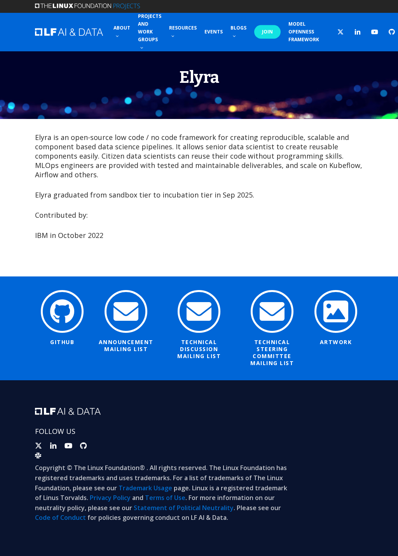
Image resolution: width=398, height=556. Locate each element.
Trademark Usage (145, 488)
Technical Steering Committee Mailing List (272, 352)
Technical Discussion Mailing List (199, 349)
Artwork (336, 342)
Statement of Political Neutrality (184, 508)
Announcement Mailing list (126, 345)
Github (62, 342)
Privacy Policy (110, 497)
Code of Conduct (60, 517)
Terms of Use (165, 497)
